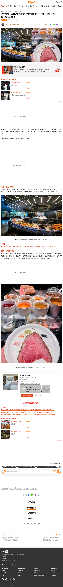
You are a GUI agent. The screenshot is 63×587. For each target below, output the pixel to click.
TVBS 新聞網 (58, 585)
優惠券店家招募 (21, 568)
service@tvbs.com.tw (12, 559)
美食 (23, 6)
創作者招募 (20, 570)
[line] (10, 579)
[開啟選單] (2, 2)
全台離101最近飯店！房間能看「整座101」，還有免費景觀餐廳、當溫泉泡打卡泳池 (28, 410)
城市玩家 (4, 6)
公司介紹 (4, 570)
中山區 (15, 11)
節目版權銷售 (54, 568)
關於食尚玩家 (5, 568)
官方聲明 (53, 573)
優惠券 (10, 6)
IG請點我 (37, 384)
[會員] (60, 2)
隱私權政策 (37, 570)
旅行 (27, 6)
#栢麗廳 (26, 488)
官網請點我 (23, 384)
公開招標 (53, 570)
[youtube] (6, 579)
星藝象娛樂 (53, 575)
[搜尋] (57, 2)
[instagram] (14, 579)
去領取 (28, 88)
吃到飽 (20, 11)
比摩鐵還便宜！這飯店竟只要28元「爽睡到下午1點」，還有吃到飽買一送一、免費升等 (29, 246)
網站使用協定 (37, 573)
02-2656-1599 (12, 561)
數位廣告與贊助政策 (39, 575)
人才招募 (4, 573)
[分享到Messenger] (57, 24)
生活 (41, 6)
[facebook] (3, 579)
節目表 (19, 573)
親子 (37, 6)
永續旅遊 (59, 6)
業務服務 (36, 568)
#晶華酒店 (5, 488)
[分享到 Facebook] (50, 24)
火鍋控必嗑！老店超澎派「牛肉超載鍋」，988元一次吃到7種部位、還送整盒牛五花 (28, 412)
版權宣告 (20, 575)
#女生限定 (34, 488)
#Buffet (19, 488)
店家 (53, 6)
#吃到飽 (12, 488)
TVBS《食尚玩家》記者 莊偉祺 (14, 24)
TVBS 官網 (52, 585)
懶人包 (32, 6)
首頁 (2, 11)
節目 (15, 6)
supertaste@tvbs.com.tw (13, 557)
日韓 (45, 6)
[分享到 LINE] (53, 24)
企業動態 (4, 575)
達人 (49, 6)
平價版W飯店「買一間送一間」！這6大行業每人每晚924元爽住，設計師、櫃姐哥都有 (29, 414)
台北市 (10, 11)
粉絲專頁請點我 (30, 384)
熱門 (19, 6)
